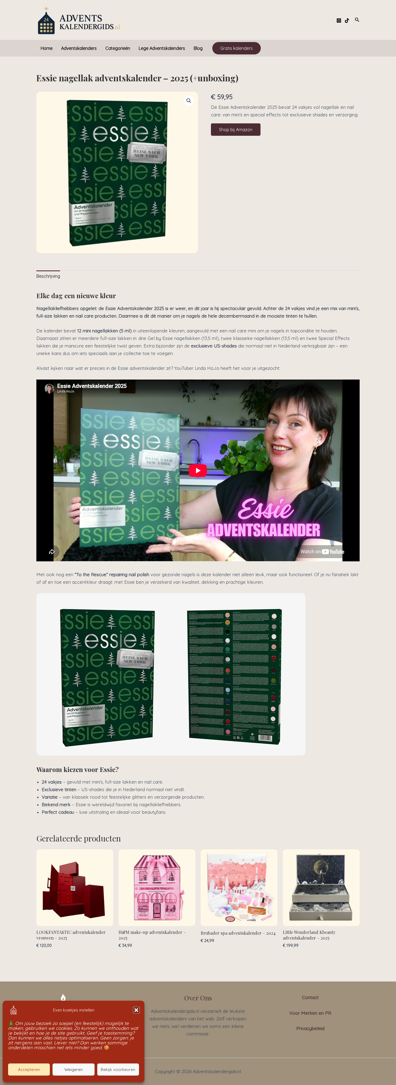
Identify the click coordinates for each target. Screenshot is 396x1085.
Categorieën (117, 48)
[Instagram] (338, 20)
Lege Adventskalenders (162, 48)
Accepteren (29, 1069)
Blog (198, 48)
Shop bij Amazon (235, 129)
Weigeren (73, 1069)
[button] (136, 1010)
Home (47, 48)
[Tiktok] (347, 20)
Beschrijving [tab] (48, 276)
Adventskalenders (79, 48)
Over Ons (198, 997)
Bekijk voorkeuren (118, 1069)
